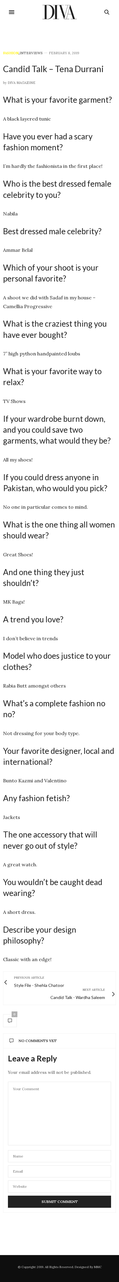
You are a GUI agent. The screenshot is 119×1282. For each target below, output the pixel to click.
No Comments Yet (38, 1040)
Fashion (11, 53)
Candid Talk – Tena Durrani (53, 69)
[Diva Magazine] (59, 12)
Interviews (31, 53)
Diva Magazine (21, 83)
